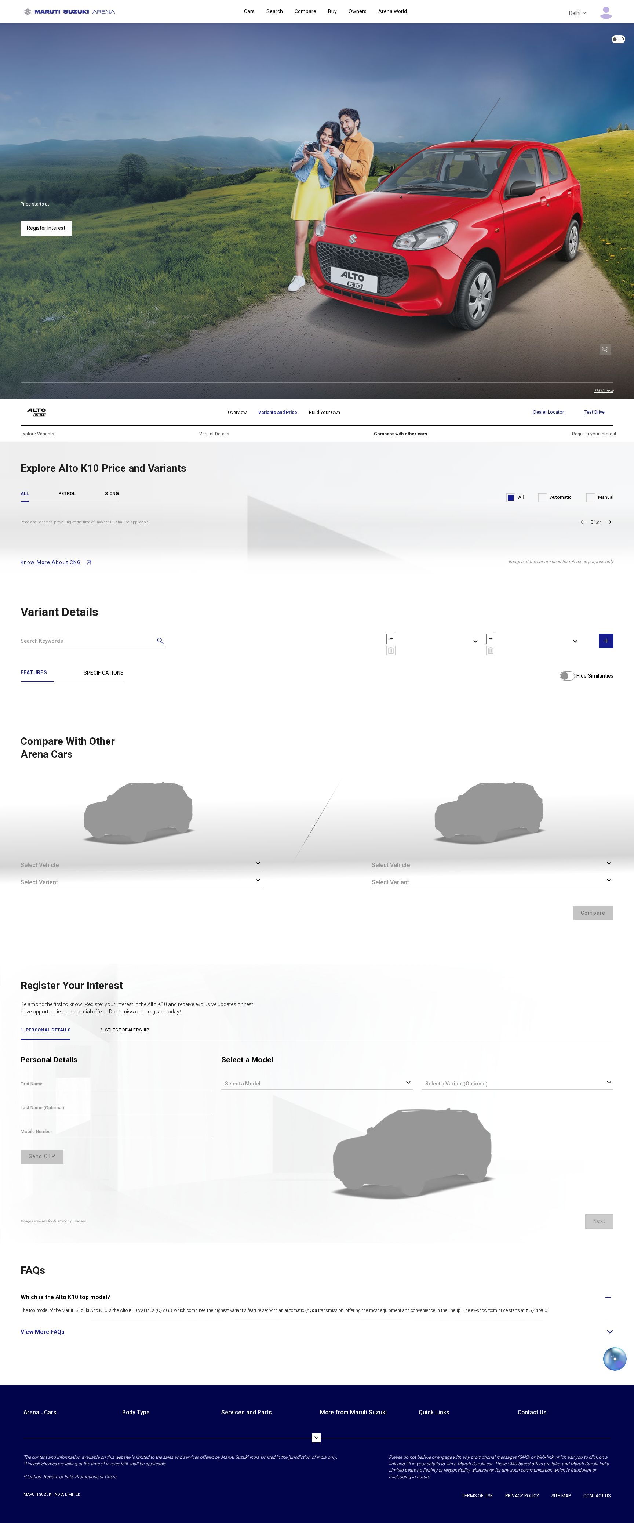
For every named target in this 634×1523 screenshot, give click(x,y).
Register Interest (46, 228)
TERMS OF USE (477, 1495)
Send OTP (42, 1156)
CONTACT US (597, 1495)
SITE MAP (561, 1495)
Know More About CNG (51, 562)
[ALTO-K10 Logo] (42, 412)
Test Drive (594, 412)
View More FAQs (43, 1331)
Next (599, 1221)
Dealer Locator (548, 412)
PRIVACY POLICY (522, 1495)
